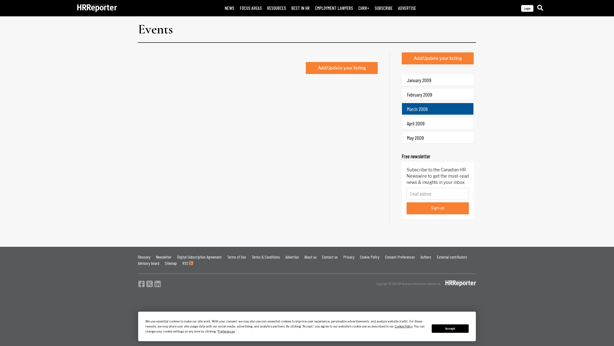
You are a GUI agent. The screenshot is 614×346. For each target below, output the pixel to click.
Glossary (144, 257)
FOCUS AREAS (251, 8)
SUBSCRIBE (384, 8)
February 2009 (419, 94)
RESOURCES (276, 8)
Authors (425, 257)
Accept (450, 328)
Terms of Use (236, 257)
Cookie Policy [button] (403, 326)
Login (527, 8)
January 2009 (419, 80)
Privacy (348, 257)
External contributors (452, 257)
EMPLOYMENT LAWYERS (334, 8)
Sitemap (171, 263)
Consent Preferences (400, 257)
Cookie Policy (369, 257)
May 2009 (415, 138)
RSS (185, 263)
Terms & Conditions (266, 257)
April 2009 (416, 123)
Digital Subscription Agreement (199, 257)
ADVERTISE (407, 8)
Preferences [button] (226, 331)
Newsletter (163, 257)
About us (310, 257)
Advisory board (148, 263)
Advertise (292, 257)
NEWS (229, 8)
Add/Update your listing (342, 67)
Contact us (330, 257)
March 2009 (417, 109)
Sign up (437, 208)
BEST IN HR (300, 8)
